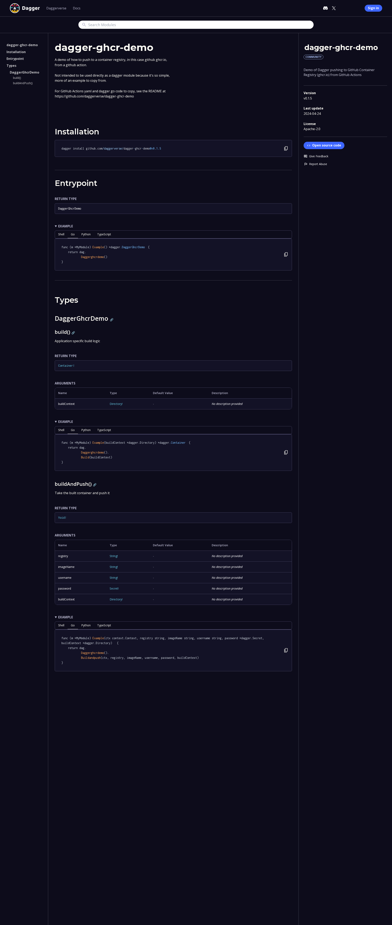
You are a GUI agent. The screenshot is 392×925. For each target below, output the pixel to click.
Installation (16, 52)
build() (17, 78)
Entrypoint (15, 58)
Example (65, 226)
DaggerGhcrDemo (24, 72)
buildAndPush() (23, 83)
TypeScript (104, 234)
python (86, 234)
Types (11, 65)
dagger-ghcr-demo (22, 45)
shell (61, 234)
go (73, 234)
